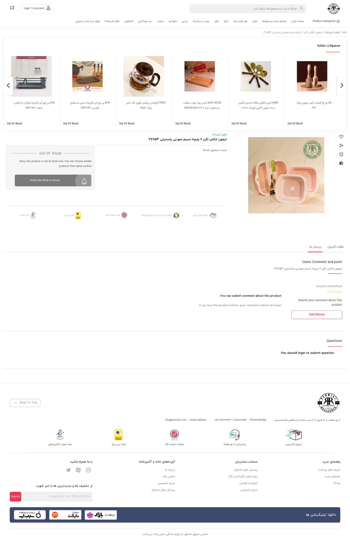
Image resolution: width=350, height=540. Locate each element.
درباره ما (170, 470)
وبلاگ (336, 483)
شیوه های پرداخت (329, 470)
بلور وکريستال (240, 21)
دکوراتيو (173, 21)
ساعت (160, 21)
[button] (342, 86)
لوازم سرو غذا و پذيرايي (87, 21)
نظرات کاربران (336, 247)
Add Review (317, 315)
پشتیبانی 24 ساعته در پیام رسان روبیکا (157, 215)
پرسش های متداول (246, 470)
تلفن (216, 21)
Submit (15, 497)
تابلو (226, 21)
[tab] (335, 247)
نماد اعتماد (24, 215)
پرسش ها (315, 247)
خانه (344, 32)
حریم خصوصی (249, 490)
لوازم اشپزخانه (112, 21)
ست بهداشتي (145, 21)
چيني (185, 21)
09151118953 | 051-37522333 (230, 420)
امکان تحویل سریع (200, 215)
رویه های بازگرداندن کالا (243, 476)
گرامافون (128, 21)
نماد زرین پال (69, 215)
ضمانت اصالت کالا (113, 215)
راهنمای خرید (332, 476)
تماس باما (169, 476)
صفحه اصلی (297, 21)
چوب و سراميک (200, 21)
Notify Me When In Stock (45, 180)
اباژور (254, 21)
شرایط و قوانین (248, 483)
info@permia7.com (176, 420)
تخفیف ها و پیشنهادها (274, 21)
